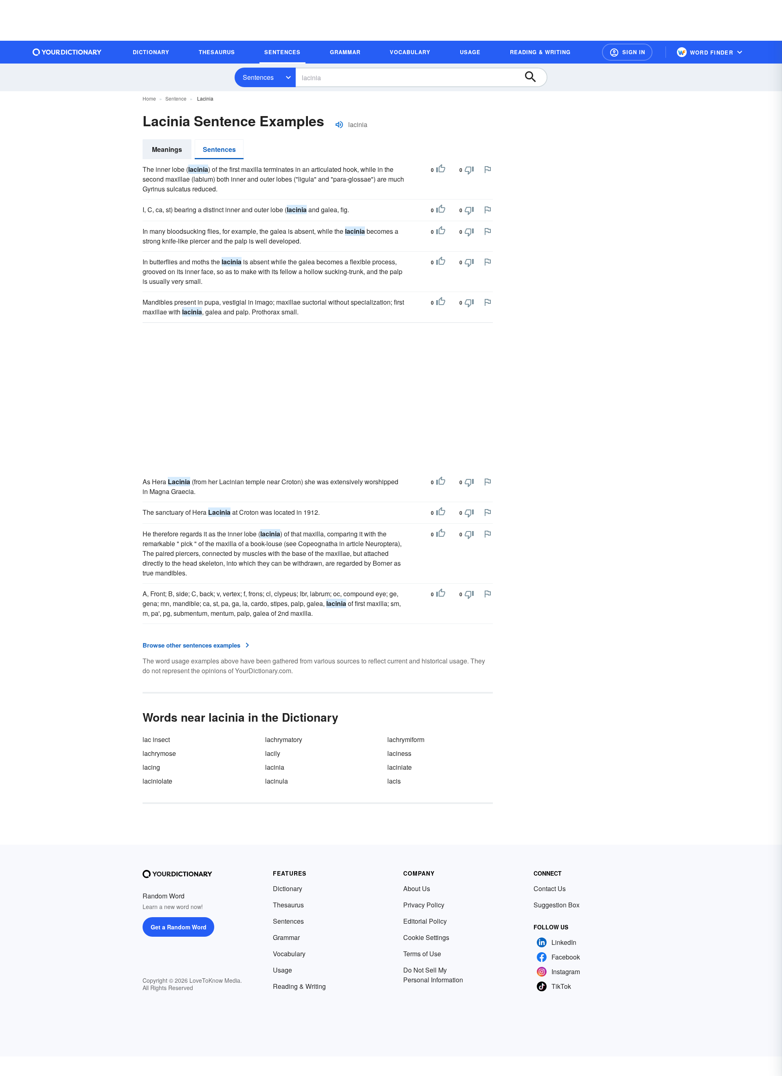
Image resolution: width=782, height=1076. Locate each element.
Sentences (258, 77)
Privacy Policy (423, 904)
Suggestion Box (557, 904)
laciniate (399, 767)
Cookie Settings (426, 937)
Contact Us (550, 888)
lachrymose (159, 753)
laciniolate (157, 781)
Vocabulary (289, 953)
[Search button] (534, 77)
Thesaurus (288, 904)
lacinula (276, 781)
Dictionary (287, 888)
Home (149, 98)
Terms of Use (422, 953)
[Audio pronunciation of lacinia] (339, 125)
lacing (151, 767)
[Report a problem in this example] (487, 169)
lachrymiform (405, 739)
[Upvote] (441, 170)
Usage (282, 970)
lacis (394, 781)
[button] (627, 52)
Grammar (286, 937)
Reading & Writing (299, 986)
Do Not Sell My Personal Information (433, 974)
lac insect (156, 739)
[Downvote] (469, 170)
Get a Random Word (178, 927)
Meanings (167, 149)
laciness (399, 753)
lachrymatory (283, 739)
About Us (416, 888)
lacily (272, 753)
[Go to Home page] (67, 52)
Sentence (176, 98)
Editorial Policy (425, 921)
